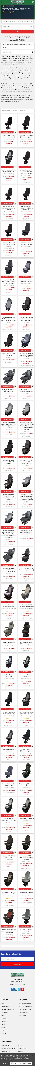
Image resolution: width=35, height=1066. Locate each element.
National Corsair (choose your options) (8, 750)
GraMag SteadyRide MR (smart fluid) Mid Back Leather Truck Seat (26, 532)
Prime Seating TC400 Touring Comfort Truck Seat (8, 819)
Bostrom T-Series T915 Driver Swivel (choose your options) (9, 208)
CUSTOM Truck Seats (25, 1009)
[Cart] (33, 2)
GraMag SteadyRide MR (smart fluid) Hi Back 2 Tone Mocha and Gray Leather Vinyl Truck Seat (8, 425)
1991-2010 (5, 47)
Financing (4, 1018)
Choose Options (7, 132)
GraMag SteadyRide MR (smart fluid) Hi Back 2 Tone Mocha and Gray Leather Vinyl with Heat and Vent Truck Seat (26, 426)
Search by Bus (23, 1015)
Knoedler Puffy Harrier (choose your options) (26, 642)
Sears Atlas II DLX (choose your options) (9, 856)
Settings (5, 1063)
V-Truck (20, 1045)
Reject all (13, 1063)
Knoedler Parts (5, 1051)
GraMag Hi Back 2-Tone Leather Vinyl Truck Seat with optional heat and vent (8, 318)
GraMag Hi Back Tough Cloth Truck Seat (8, 354)
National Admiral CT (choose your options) (26, 675)
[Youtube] (22, 989)
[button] (32, 52)
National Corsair (14, 88)
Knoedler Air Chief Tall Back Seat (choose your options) (26, 605)
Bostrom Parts (5, 1045)
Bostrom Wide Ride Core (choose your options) (26, 280)
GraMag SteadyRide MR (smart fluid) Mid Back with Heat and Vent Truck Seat (9, 569)
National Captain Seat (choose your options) (9, 712)
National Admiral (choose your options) (9, 675)
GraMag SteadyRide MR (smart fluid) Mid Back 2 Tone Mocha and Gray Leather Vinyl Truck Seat (26, 497)
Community (4, 1006)
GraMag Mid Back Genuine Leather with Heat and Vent (26, 390)
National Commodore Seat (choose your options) (26, 712)
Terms (3, 1024)
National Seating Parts (8, 1048)
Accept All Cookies (25, 1063)
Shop (2, 1003)
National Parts (22, 1048)
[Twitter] (19, 989)
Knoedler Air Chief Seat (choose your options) (9, 605)
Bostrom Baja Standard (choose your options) (8, 136)
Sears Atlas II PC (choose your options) (26, 893)
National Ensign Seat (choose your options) (26, 750)
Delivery (3, 1015)
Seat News (4, 1012)
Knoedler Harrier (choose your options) (8, 642)
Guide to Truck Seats (7, 1009)
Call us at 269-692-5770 (17, 984)
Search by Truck (23, 1012)
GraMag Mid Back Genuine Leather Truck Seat (9, 390)
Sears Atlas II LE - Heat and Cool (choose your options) (8, 893)
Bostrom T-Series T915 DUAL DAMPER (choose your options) (26, 208)
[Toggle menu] (2, 2)
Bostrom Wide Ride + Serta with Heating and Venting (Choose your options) (8, 281)
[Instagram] (15, 989)
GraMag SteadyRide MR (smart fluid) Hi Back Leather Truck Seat (26, 461)
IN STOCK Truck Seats (25, 1006)
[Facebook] (12, 989)
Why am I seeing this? (8, 12)
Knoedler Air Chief (26, 88)
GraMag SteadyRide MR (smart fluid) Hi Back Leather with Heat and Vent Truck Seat (8, 497)
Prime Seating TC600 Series (26, 818)
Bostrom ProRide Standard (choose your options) (8, 170)
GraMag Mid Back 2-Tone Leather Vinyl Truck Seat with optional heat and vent (26, 355)
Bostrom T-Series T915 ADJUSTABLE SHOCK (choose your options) (26, 171)
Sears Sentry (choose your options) (26, 930)
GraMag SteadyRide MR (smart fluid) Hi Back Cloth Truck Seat (9, 461)
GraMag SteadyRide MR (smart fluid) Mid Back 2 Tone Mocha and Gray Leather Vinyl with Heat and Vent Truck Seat (8, 534)
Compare (15, 132)
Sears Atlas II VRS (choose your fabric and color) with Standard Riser (9, 930)
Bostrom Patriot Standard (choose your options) (26, 136)
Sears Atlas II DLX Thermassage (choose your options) (26, 857)
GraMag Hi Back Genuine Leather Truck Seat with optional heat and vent (26, 318)
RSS (2, 1030)
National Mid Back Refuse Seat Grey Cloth (9, 784)
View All (20, 1051)
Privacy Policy (14, 1060)
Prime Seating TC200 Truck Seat (26, 784)
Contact (3, 1027)
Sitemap (3, 1033)
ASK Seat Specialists (25, 1003)
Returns (3, 1021)
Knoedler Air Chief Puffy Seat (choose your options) (26, 569)
